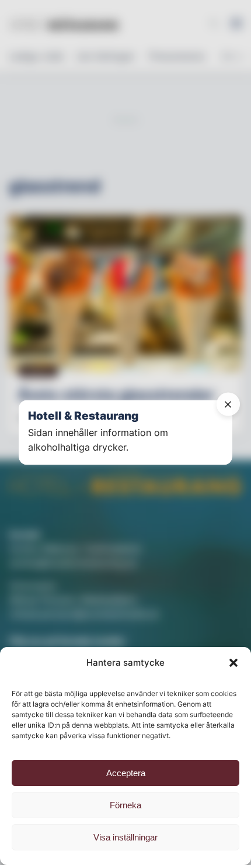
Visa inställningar (125, 837)
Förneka (125, 805)
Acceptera (125, 773)
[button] (233, 663)
